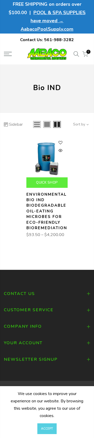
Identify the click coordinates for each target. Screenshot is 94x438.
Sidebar (16, 124)
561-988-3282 (59, 40)
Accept (47, 428)
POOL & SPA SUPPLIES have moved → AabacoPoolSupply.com (53, 20)
